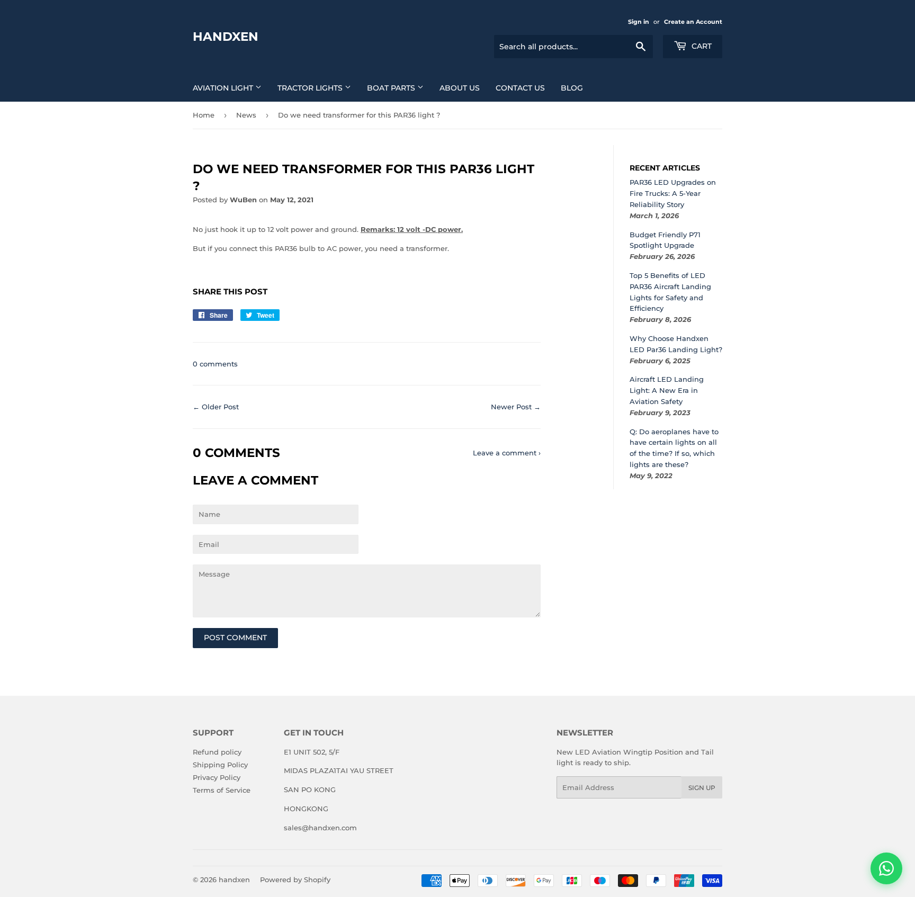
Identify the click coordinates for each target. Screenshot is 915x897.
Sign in (638, 21)
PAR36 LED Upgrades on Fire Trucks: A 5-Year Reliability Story (673, 193)
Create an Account (693, 21)
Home (203, 115)
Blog (572, 88)
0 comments (215, 364)
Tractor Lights (311, 88)
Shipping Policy (220, 764)
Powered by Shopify (295, 879)
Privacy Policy (216, 777)
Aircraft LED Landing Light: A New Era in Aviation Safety (667, 390)
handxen (225, 36)
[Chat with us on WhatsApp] (886, 868)
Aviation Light (224, 88)
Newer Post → (516, 406)
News (246, 115)
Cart (700, 46)
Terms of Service (221, 790)
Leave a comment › (507, 452)
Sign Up (701, 788)
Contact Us (520, 88)
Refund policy (217, 752)
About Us (459, 88)
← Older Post (216, 406)
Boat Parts (392, 88)
